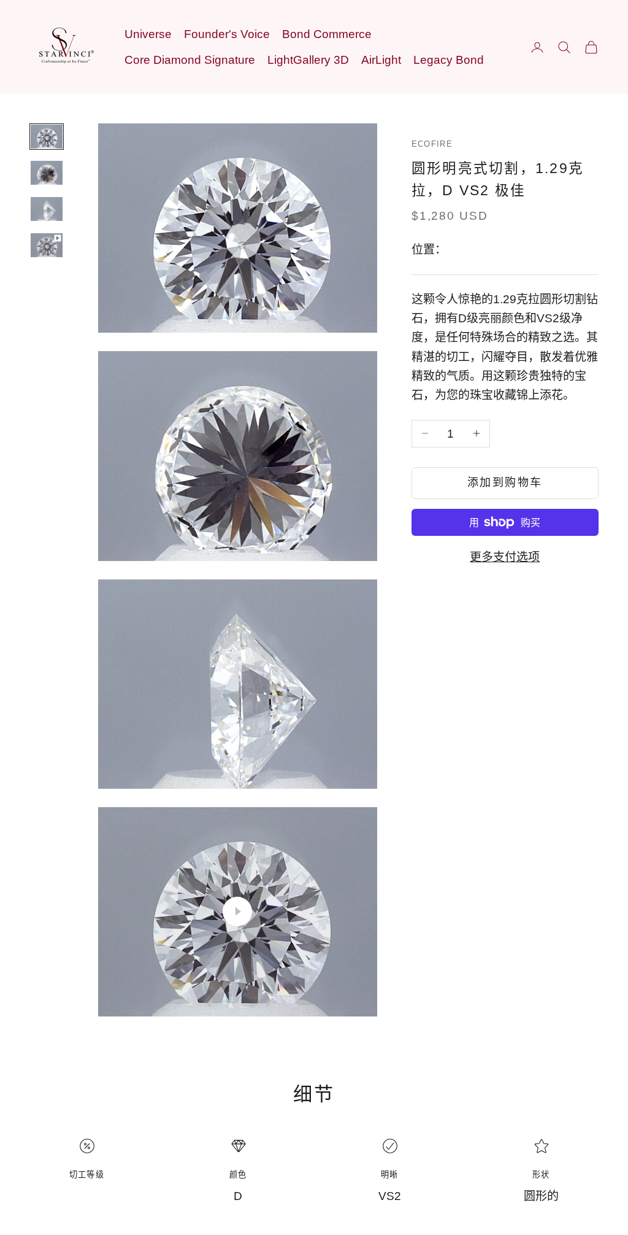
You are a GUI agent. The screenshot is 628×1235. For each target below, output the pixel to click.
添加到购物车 (505, 482)
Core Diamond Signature (189, 59)
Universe (148, 34)
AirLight (381, 59)
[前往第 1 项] (46, 136)
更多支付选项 (505, 557)
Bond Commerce (327, 34)
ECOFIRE (432, 144)
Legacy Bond (448, 59)
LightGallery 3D (308, 59)
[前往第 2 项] (46, 173)
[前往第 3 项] (46, 209)
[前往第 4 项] (46, 245)
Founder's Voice (227, 34)
